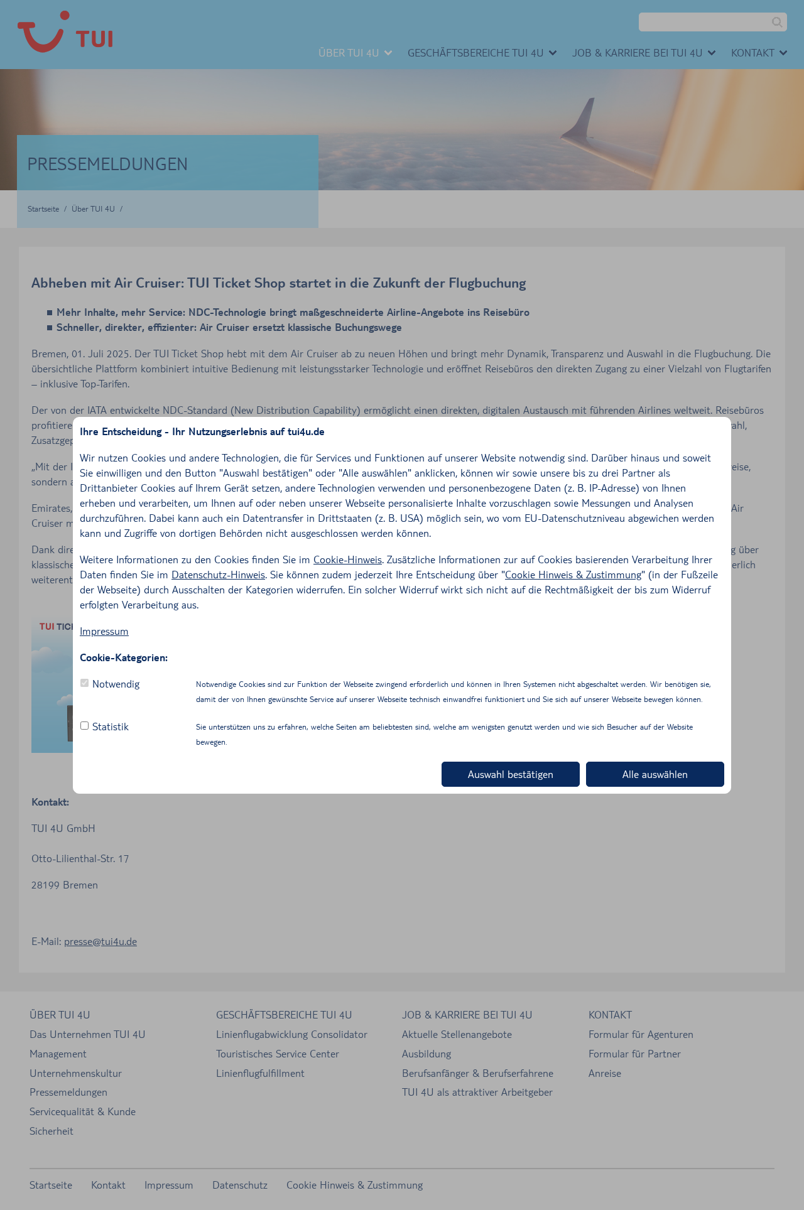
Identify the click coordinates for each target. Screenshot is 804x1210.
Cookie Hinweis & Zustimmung (573, 574)
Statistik (110, 726)
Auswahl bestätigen (510, 774)
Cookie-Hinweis (347, 559)
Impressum (104, 630)
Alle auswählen (655, 774)
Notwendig (115, 683)
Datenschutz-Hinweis (218, 574)
